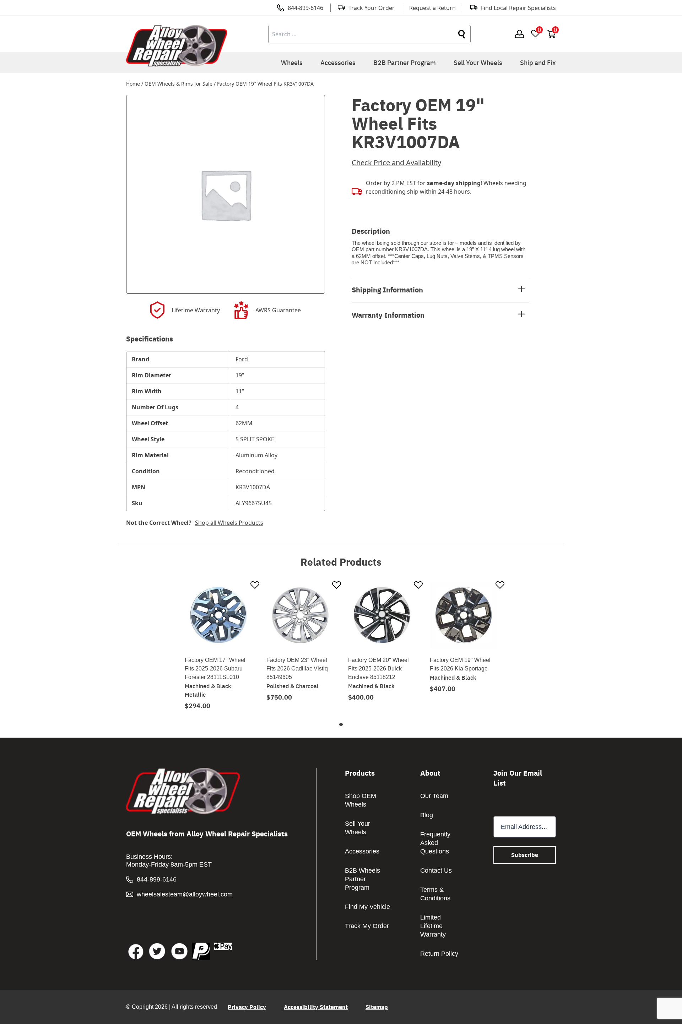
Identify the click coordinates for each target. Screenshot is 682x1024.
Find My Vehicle (367, 906)
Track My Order (367, 925)
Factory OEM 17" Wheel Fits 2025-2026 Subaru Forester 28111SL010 (215, 668)
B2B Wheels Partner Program (362, 879)
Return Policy (439, 953)
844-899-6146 (305, 8)
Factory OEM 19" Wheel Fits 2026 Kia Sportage (460, 664)
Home (133, 83)
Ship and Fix (538, 62)
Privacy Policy (247, 1007)
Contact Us (436, 870)
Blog (426, 815)
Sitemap (377, 1007)
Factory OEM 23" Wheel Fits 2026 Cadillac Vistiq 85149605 (297, 668)
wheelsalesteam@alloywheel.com (185, 894)
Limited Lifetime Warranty (433, 926)
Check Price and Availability (396, 162)
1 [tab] (341, 724)
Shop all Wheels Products (229, 523)
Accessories (338, 62)
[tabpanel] (218, 645)
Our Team (434, 795)
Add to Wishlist (254, 585)
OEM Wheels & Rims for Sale (178, 83)
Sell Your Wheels (478, 62)
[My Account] (519, 34)
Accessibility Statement (316, 1007)
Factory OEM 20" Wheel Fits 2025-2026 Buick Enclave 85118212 (378, 668)
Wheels (292, 62)
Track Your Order (371, 8)
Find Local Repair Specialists (518, 8)
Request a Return (432, 8)
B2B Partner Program (404, 62)
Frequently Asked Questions (435, 843)
